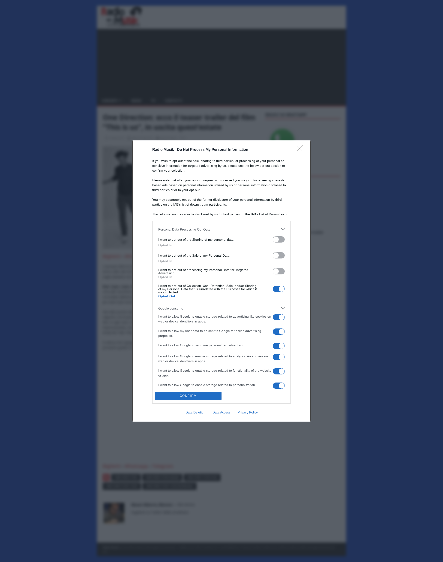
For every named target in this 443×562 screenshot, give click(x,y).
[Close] (301, 150)
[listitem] (221, 229)
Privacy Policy (248, 412)
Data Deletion (195, 412)
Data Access (221, 412)
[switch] (279, 239)
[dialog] (221, 281)
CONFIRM (188, 396)
